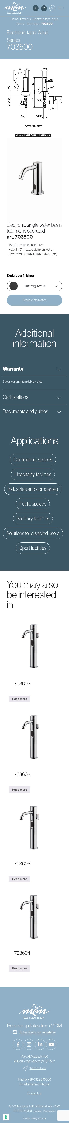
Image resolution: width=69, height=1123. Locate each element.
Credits (26, 1118)
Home (14, 19)
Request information (34, 300)
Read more (19, 699)
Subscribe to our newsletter (37, 1032)
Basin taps (33, 24)
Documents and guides (25, 411)
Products (25, 19)
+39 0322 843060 (39, 1079)
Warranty (13, 368)
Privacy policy (49, 1111)
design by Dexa (39, 1118)
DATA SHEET (33, 126)
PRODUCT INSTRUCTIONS (33, 135)
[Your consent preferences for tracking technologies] (6, 1117)
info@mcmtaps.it (39, 1084)
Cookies (37, 1111)
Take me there (38, 1068)
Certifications (15, 397)
